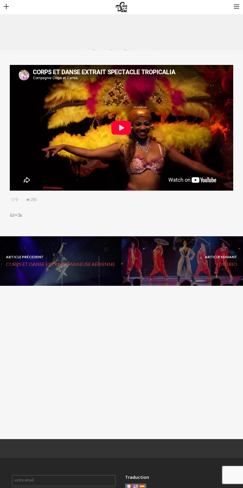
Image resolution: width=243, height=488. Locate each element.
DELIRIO (221, 261)
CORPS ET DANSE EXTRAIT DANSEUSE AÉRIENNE (60, 261)
